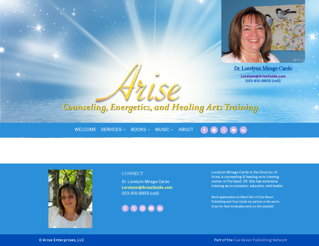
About (185, 130)
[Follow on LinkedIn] (159, 208)
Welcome (85, 130)
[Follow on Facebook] (125, 208)
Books (138, 130)
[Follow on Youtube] (151, 208)
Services (111, 130)
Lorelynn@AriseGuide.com (263, 76)
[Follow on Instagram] (142, 208)
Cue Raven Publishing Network (260, 240)
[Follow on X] (133, 208)
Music (162, 130)
